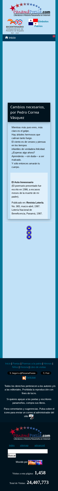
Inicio (12, 37)
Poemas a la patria (32, 363)
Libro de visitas (38, 367)
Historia (24, 367)
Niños (15, 367)
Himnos (48, 363)
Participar (31, 377)
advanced (39, 445)
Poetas (16, 363)
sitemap (24, 445)
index (12, 445)
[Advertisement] (29, 70)
